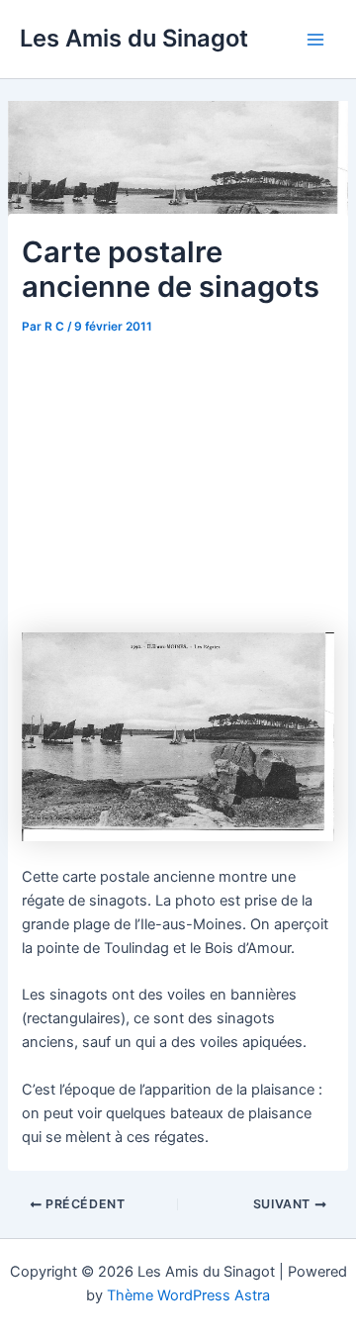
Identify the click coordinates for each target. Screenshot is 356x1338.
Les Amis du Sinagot (134, 38)
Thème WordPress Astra (188, 1295)
